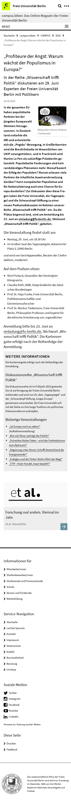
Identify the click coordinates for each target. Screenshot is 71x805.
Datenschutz (14, 646)
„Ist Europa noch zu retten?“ (24, 426)
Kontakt (11, 634)
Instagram (14, 698)
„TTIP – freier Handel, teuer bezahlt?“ (29, 463)
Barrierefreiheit (15, 657)
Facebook (14, 704)
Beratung (12, 663)
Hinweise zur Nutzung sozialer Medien (22, 724)
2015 (58, 35)
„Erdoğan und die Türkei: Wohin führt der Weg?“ (35, 459)
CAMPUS (45, 35)
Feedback (12, 749)
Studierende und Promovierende (25, 581)
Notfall (10, 652)
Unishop (11, 669)
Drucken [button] (11, 743)
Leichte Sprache (16, 628)
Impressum (13, 640)
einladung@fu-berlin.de (35, 219)
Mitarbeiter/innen (16, 569)
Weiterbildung (15, 598)
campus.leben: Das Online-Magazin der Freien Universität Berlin (35, 17)
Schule (10, 587)
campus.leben (28, 35)
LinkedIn (13, 716)
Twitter (13, 693)
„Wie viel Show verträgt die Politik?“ (29, 435)
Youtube (13, 710)
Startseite (9, 35)
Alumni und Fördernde (19, 593)
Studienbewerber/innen (20, 575)
